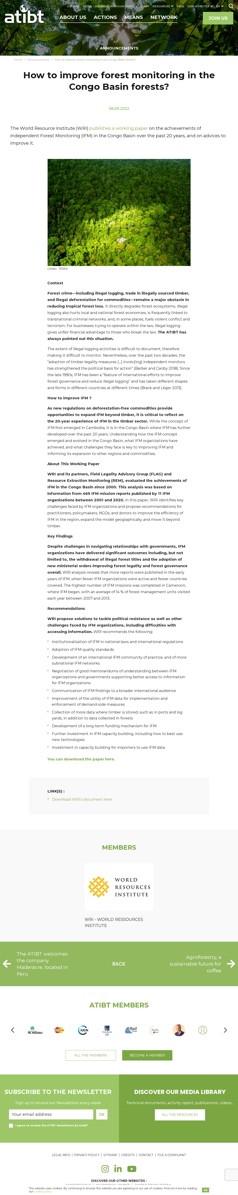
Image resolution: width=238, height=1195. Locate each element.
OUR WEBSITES (198, 6)
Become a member (147, 1055)
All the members (90, 1055)
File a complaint (171, 1155)
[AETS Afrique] (155, 1030)
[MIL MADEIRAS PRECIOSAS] (35, 1030)
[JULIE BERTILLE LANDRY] (203, 1030)
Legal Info (61, 1155)
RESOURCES (161, 6)
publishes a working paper (118, 128)
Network (163, 17)
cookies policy (43, 1191)
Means (133, 17)
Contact (146, 1155)
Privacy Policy (86, 1155)
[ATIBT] (25, 14)
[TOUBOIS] (107, 1030)
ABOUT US (73, 17)
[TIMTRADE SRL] (59, 1030)
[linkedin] (118, 1171)
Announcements (38, 59)
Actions (105, 17)
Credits (128, 1155)
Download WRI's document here (82, 799)
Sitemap (110, 1155)
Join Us (218, 18)
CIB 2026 (73, 6)
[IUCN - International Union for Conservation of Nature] (83, 1030)
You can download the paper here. (81, 759)
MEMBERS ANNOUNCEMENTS (116, 6)
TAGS (180, 6)
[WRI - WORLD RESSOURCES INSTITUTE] (119, 887)
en (218, 6)
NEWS (87, 6)
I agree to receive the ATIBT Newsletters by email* (51, 1125)
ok (205, 1190)
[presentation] (12, 1030)
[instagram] (105, 1171)
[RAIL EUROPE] (131, 1030)
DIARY (145, 6)
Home (18, 59)
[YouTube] (132, 1171)
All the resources (180, 1115)
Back (119, 964)
